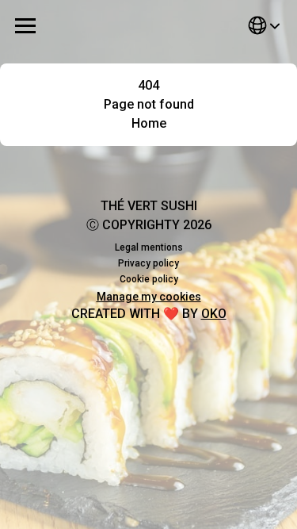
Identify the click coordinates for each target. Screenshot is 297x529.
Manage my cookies (149, 296)
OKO (214, 313)
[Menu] (25, 25)
